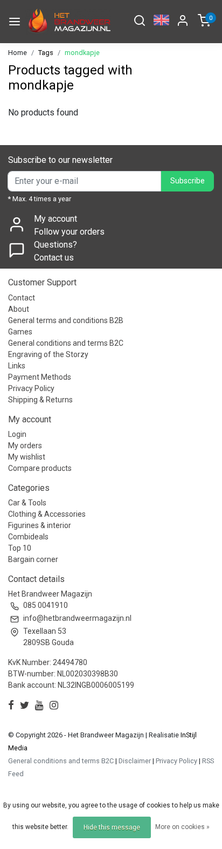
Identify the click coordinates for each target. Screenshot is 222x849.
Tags (45, 53)
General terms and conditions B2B (65, 320)
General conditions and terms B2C (65, 343)
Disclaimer (135, 761)
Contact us (54, 257)
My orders (25, 445)
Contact (21, 297)
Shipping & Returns (40, 399)
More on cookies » (182, 827)
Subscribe (187, 181)
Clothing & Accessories (47, 514)
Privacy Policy (31, 388)
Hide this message (112, 827)
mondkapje (82, 53)
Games (20, 331)
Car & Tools (27, 502)
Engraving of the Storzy (48, 354)
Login (17, 434)
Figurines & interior (39, 525)
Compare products (40, 468)
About (18, 309)
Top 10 (19, 548)
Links (16, 365)
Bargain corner (33, 559)
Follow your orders (69, 232)
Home (17, 53)
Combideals (28, 536)
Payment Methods (39, 377)
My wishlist (26, 457)
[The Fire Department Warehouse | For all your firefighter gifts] (68, 21)
